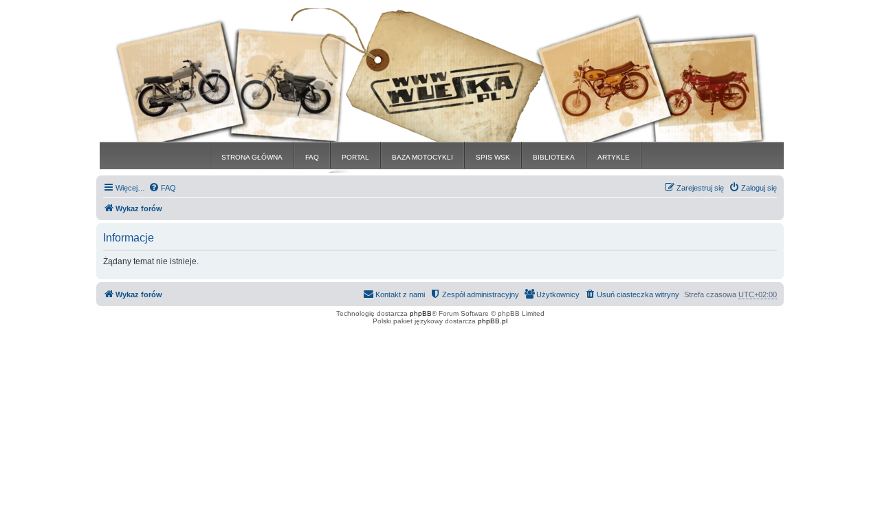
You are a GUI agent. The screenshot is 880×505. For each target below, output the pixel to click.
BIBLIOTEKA (554, 157)
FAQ (312, 157)
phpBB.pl (492, 321)
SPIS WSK (493, 157)
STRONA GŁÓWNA (252, 157)
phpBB (421, 313)
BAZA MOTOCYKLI (422, 157)
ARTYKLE (613, 157)
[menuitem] (162, 188)
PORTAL (355, 157)
